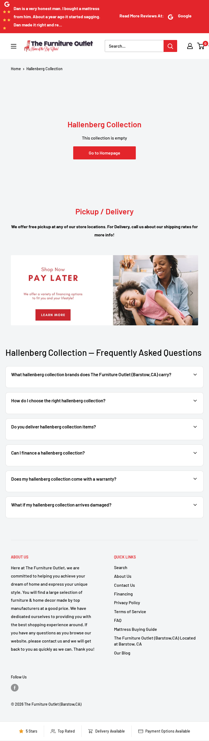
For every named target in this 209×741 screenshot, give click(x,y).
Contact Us (124, 585)
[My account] (190, 46)
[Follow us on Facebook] (15, 687)
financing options (53, 465)
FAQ (117, 620)
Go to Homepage (104, 152)
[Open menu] (13, 46)
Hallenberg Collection (44, 68)
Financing (123, 593)
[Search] (170, 46)
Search (120, 567)
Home (16, 68)
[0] (201, 46)
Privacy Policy (127, 602)
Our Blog (122, 652)
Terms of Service (130, 611)
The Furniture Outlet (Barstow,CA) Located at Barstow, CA (155, 640)
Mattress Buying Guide (135, 629)
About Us (122, 576)
